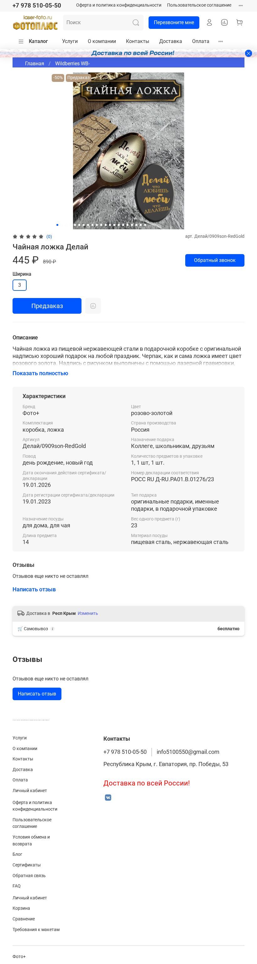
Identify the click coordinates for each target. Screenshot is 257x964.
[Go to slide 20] (141, 225)
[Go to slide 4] (70, 225)
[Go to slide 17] (127, 225)
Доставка (170, 41)
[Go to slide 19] (136, 225)
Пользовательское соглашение (199, 5)
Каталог (38, 41)
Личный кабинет (30, 790)
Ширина (22, 274)
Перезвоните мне (174, 22)
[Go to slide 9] (92, 225)
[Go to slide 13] (110, 225)
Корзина (21, 908)
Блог (17, 854)
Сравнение (24, 919)
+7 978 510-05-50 (37, 5)
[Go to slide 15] (119, 225)
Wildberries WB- (72, 64)
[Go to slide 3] (66, 225)
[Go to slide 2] (62, 225)
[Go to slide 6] (79, 225)
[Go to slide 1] (57, 225)
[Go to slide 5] (75, 225)
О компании (102, 41)
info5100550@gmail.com (188, 752)
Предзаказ (47, 306)
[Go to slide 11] (101, 225)
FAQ (17, 886)
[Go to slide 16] (123, 225)
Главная (34, 64)
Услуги (70, 41)
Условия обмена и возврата (31, 840)
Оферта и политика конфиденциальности (118, 5)
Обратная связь (29, 875)
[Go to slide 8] (88, 225)
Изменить (88, 613)
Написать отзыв (37, 694)
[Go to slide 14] (114, 225)
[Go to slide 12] (106, 225)
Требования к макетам (36, 929)
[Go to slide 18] (132, 225)
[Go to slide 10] (97, 225)
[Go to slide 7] (84, 225)
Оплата (200, 41)
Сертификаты (27, 865)
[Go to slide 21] (145, 225)
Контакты (137, 41)
